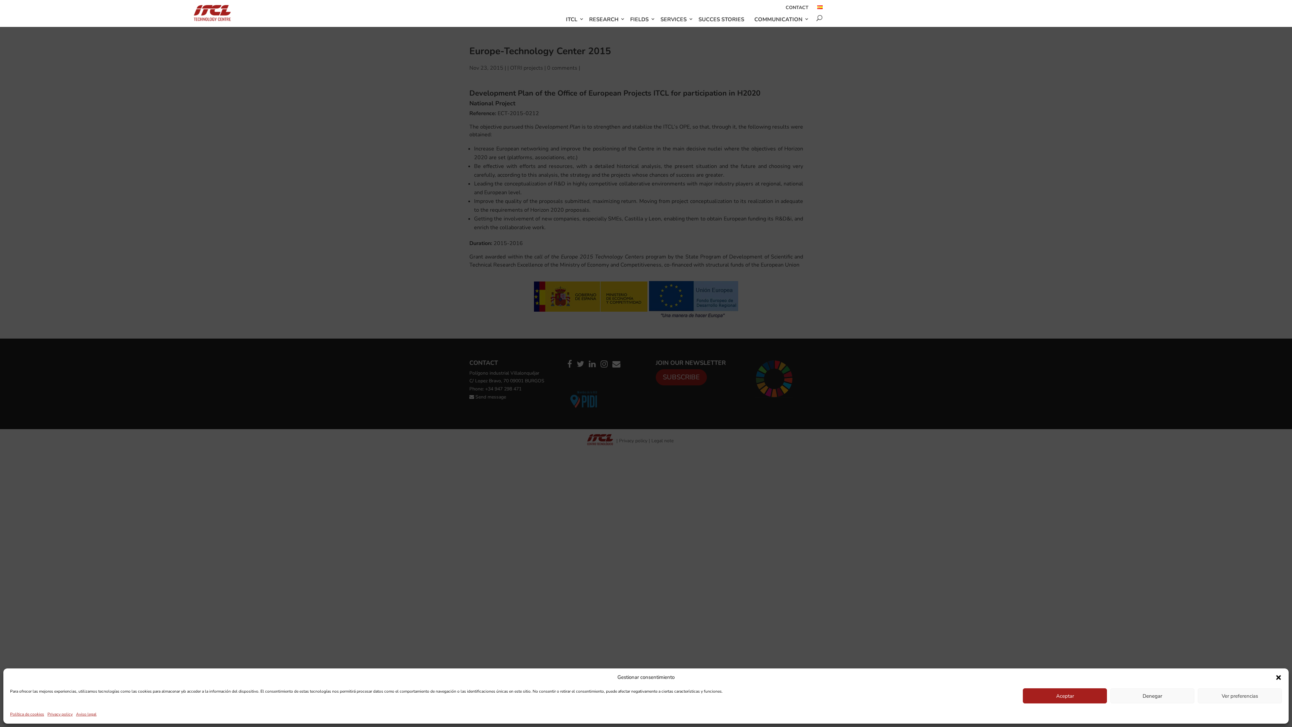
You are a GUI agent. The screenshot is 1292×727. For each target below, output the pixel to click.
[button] (1278, 677)
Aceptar (1065, 696)
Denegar (1152, 696)
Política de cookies (27, 714)
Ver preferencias (1240, 696)
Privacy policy (60, 714)
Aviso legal (86, 714)
